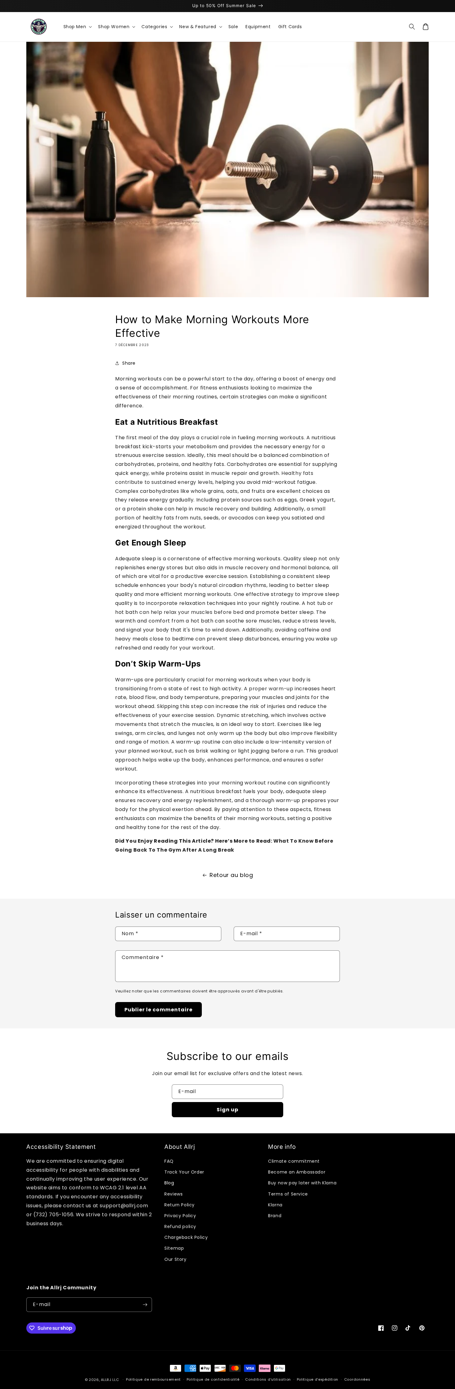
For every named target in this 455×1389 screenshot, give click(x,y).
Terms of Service (288, 1194)
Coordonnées (357, 1379)
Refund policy (180, 1226)
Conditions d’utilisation (268, 1379)
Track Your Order (184, 1172)
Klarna (275, 1205)
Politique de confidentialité (213, 1379)
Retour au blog (231, 875)
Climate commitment (294, 1161)
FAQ (169, 1161)
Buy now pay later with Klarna (302, 1183)
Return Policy (179, 1205)
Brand (274, 1216)
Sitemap (174, 1248)
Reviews (173, 1194)
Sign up (227, 1109)
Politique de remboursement (153, 1379)
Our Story (175, 1259)
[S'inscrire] (145, 1304)
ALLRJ (106, 1379)
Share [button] (129, 363)
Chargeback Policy (186, 1237)
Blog (169, 1183)
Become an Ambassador (296, 1172)
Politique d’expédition (317, 1379)
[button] (77, 26)
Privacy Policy (180, 1216)
